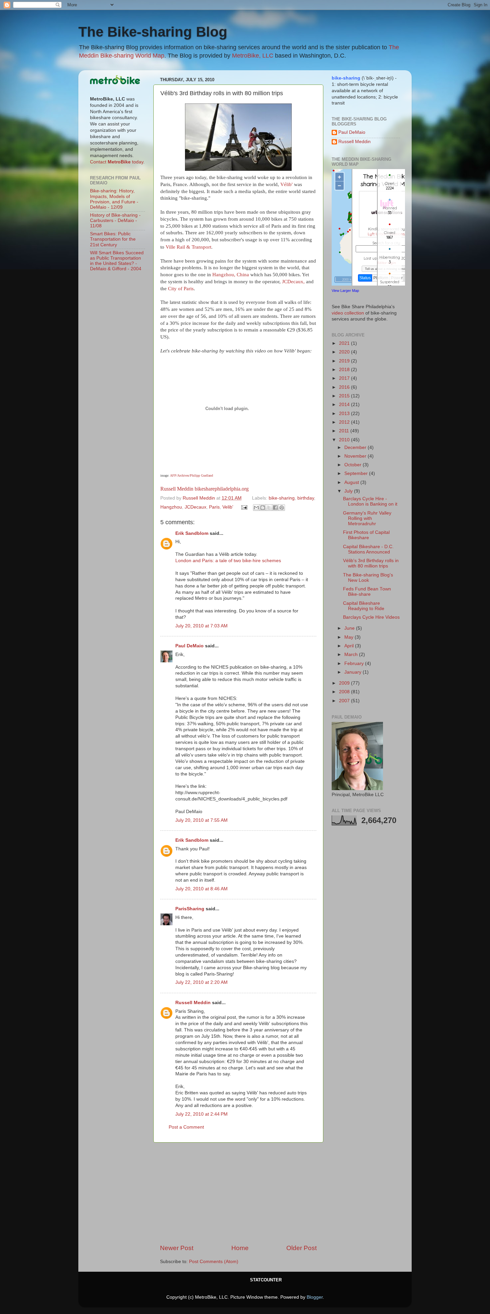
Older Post (301, 1247)
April (349, 645)
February (354, 663)
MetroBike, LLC (252, 55)
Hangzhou (171, 507)
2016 (345, 387)
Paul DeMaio (189, 645)
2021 (345, 343)
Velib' (227, 507)
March (351, 654)
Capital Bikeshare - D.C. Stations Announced (368, 549)
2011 (344, 430)
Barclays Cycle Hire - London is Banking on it (370, 501)
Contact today (116, 161)
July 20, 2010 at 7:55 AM (201, 820)
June (350, 628)
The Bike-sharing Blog (152, 32)
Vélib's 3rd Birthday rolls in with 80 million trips (371, 563)
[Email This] (256, 507)
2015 (345, 395)
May (349, 637)
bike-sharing (282, 498)
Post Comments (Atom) (213, 1261)
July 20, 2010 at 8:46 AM (201, 888)
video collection (348, 313)
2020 (345, 351)
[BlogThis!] (262, 507)
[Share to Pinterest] (281, 507)
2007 (345, 700)
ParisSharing (189, 908)
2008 (345, 691)
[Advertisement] (238, 1193)
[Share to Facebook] (275, 507)
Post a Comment (186, 1127)
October (353, 464)
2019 (345, 360)
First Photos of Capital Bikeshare (366, 535)
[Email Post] (244, 507)
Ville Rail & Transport (188, 247)
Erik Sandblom (191, 533)
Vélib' (286, 184)
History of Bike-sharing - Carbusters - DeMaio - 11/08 (115, 220)
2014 (345, 404)
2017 (345, 378)
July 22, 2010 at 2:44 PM (201, 1114)
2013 (345, 413)
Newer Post (176, 1247)
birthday (305, 498)
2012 (345, 422)
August (352, 482)
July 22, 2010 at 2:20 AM (201, 982)
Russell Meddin (176, 489)
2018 (345, 369)
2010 (345, 439)
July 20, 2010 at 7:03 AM (201, 625)
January (353, 672)
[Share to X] (269, 507)
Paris (214, 507)
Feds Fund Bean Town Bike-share (367, 591)
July (349, 491)
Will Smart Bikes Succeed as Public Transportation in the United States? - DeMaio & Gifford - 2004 (117, 261)
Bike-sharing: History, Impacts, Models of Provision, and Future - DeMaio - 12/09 (114, 199)
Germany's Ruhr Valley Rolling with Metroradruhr (367, 518)
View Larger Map (345, 291)
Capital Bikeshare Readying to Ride (363, 606)
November (356, 456)
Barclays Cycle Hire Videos (371, 617)
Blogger (315, 1297)
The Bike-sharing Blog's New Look (368, 577)
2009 (345, 683)
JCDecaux (195, 507)
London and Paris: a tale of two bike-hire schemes (228, 560)
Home (240, 1247)
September (356, 473)
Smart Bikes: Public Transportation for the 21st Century (113, 239)
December (356, 447)
